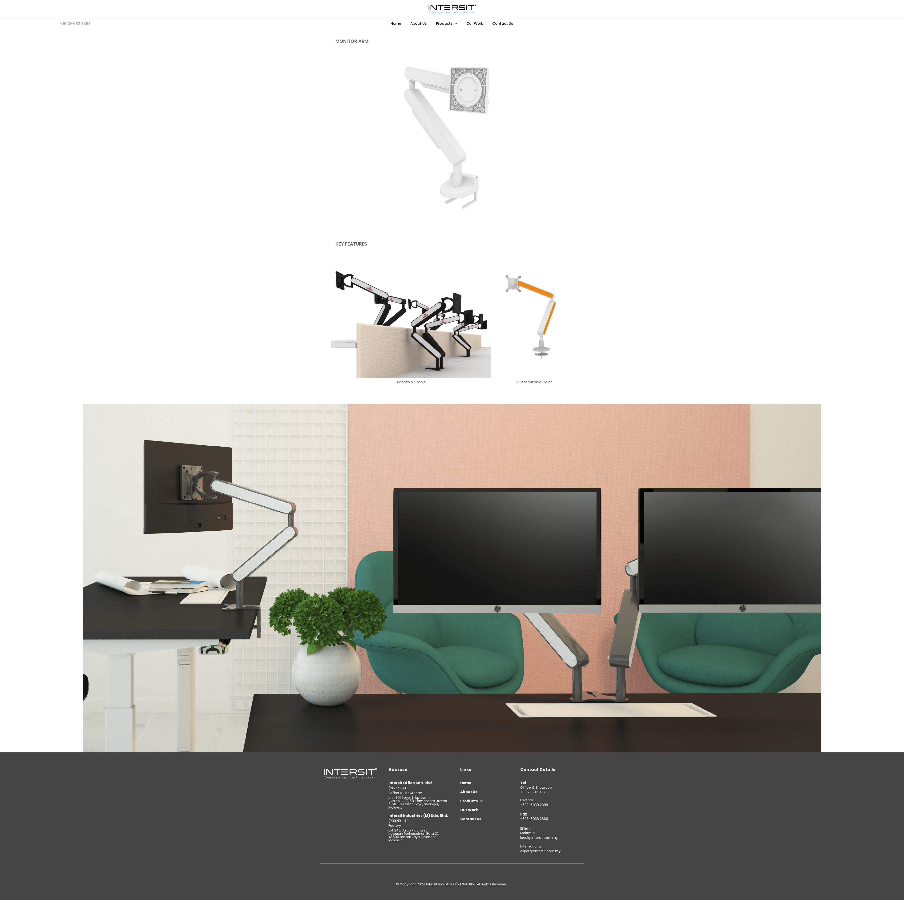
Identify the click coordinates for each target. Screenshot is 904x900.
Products (444, 23)
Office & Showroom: (537, 787)
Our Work (474, 23)
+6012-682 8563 (533, 792)
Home (396, 23)
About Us (418, 23)
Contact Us (502, 23)
